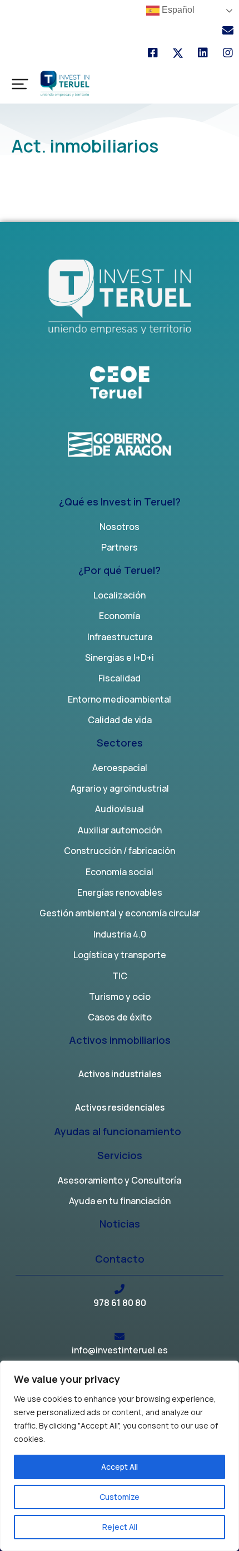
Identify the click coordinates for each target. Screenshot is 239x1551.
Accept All (119, 1466)
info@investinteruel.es (120, 1350)
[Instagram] (228, 53)
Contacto (120, 1259)
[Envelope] (228, 30)
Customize (119, 1496)
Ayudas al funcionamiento (117, 1132)
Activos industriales (119, 1075)
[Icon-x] (178, 53)
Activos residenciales (120, 1108)
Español (177, 9)
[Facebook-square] (153, 53)
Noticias (119, 1224)
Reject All (119, 1526)
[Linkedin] (203, 53)
